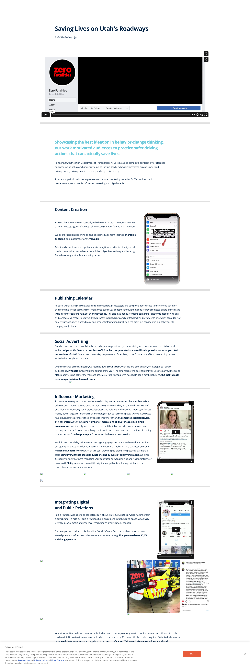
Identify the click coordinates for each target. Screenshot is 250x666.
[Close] (245, 654)
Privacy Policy (40, 660)
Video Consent (58, 660)
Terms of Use (24, 660)
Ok (191, 653)
